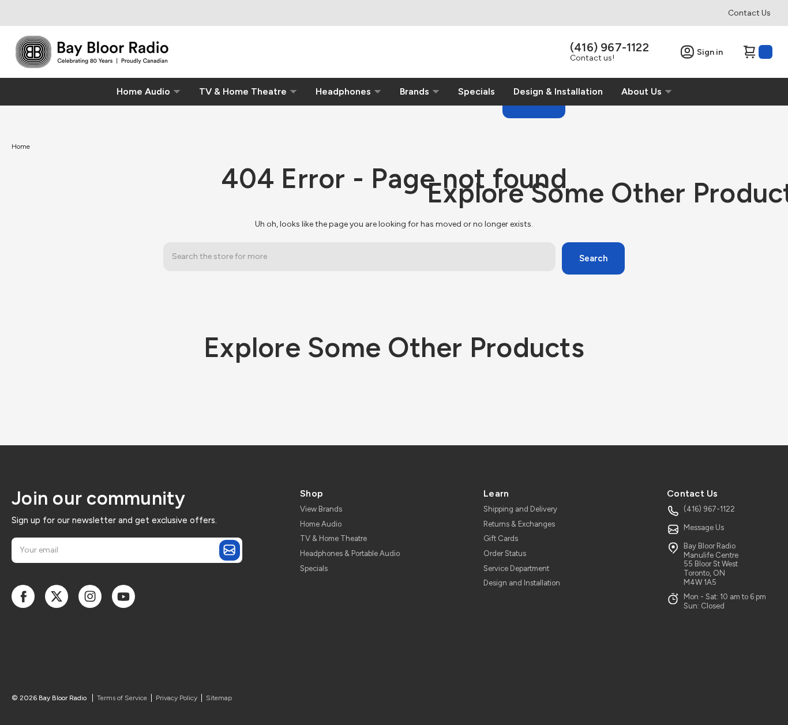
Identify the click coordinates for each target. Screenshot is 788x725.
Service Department (516, 568)
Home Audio (321, 524)
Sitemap (219, 698)
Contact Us (749, 13)
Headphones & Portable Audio (350, 553)
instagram (90, 596)
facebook (23, 596)
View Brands (321, 509)
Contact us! (592, 58)
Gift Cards (500, 538)
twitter (56, 596)
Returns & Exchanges (519, 524)
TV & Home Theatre (333, 538)
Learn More (32, 146)
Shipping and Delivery (520, 509)
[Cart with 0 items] (757, 52)
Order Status (504, 553)
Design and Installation (521, 583)
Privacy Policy (176, 698)
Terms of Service (122, 698)
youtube (123, 596)
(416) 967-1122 (609, 47)
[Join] (229, 550)
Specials (314, 568)
